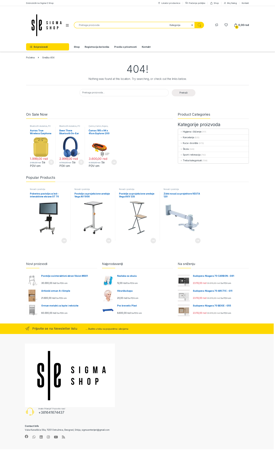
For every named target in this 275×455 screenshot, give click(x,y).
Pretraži (184, 92)
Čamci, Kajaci (101, 126)
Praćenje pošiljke (197, 3)
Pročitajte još (112, 162)
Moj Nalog (232, 3)
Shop (216, 3)
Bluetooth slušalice (38, 126)
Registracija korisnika (97, 46)
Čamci (91, 126)
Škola (186, 149)
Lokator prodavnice (170, 3)
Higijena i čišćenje (192, 131)
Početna (30, 57)
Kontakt (245, 3)
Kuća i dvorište (190, 143)
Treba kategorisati (192, 160)
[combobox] (121, 25)
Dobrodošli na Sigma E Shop (39, 3)
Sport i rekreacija (191, 154)
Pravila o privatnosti (125, 46)
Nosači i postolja (37, 189)
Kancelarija (188, 137)
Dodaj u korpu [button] (51, 162)
